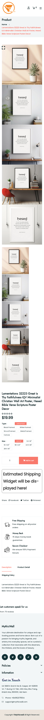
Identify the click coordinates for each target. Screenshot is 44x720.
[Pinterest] (36, 657)
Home (4, 24)
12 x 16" (29, 441)
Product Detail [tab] (24, 567)
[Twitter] (13, 657)
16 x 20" (7, 445)
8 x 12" (19, 441)
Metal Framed (25, 431)
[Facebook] (5, 657)
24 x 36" (29, 445)
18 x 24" (18, 445)
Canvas (7, 435)
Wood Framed (9, 431)
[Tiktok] (28, 657)
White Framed (25, 427)
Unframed (21, 423)
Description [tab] (6, 567)
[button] (7, 413)
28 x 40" (7, 449)
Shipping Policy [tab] (8, 575)
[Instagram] (20, 657)
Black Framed (9, 427)
